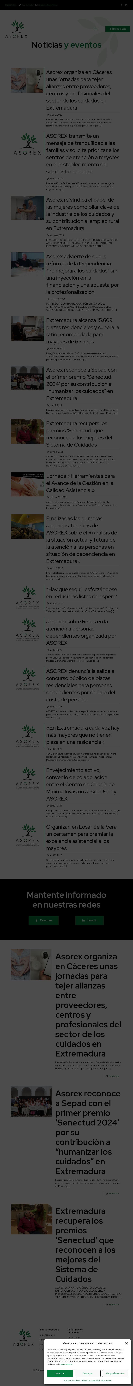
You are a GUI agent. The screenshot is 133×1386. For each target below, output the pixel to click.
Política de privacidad (90, 1380)
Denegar (87, 1373)
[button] (126, 1343)
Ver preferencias (115, 1373)
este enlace (66, 1364)
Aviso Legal (106, 1380)
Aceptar (60, 1373)
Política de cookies (72, 1380)
